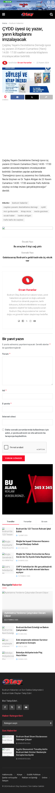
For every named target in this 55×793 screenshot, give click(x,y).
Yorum (6, 353)
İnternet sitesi (9, 416)
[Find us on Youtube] (26, 707)
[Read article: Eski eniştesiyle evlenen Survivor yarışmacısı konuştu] (8, 643)
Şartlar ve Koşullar (9, 778)
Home (4, 23)
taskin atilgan (24, 216)
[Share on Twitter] (32, 97)
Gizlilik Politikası (33, 774)
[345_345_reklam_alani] (27, 489)
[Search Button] (51, 14)
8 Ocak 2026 (22, 634)
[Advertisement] (27, 130)
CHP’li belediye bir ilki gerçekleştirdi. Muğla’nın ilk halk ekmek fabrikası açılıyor (34, 570)
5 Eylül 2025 (22, 646)
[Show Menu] (3, 14)
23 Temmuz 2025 (12, 620)
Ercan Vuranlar (25, 63)
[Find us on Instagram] (19, 707)
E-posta (7, 403)
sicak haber (9, 216)
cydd (43, 207)
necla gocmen (41, 211)
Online (44, 778)
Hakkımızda (7, 774)
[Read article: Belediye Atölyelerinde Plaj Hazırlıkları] (8, 655)
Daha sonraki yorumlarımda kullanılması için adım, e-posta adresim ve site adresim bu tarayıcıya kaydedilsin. (27, 433)
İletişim (5, 781)
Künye (19, 774)
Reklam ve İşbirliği (29, 778)
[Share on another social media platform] (46, 97)
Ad (4, 390)
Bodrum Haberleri (16, 23)
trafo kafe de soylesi (13, 220)
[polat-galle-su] (27, 5)
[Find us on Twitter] (12, 707)
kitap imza (26, 211)
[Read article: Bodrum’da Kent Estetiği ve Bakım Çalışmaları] (8, 630)
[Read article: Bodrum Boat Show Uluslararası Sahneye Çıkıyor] (8, 739)
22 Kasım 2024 (43, 63)
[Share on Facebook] (17, 97)
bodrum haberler (20, 203)
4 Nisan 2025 (22, 659)
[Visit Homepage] (27, 14)
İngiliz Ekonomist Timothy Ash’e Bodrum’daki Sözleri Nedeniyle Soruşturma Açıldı (31, 752)
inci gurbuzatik (11, 211)
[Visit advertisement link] (27, 230)
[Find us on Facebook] (5, 707)
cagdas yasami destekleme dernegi (21, 207)
